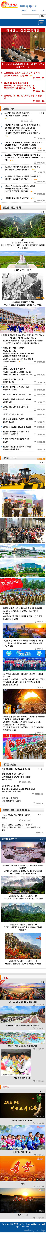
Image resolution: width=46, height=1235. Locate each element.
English (33, 11)
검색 (43, 16)
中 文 (42, 11)
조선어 (24, 10)
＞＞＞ (42, 113)
